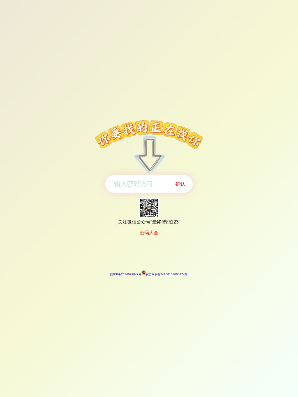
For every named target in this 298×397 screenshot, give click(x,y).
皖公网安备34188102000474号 (167, 274)
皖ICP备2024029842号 (125, 274)
